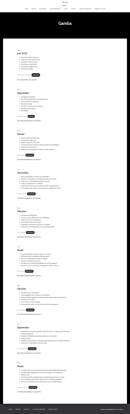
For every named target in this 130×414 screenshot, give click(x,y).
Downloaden (30, 155)
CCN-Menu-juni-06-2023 (24, 75)
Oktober (21, 211)
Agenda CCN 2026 (99, 8)
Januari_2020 (21, 155)
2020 (18, 89)
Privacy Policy (53, 409)
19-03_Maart (20, 271)
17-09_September (22, 348)
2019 (18, 169)
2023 (18, 50)
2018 (18, 285)
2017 (18, 324)
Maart (20, 250)
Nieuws (33, 8)
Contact (73, 8)
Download (35, 75)
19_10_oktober (21, 232)
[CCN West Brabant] (65, 3)
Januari (20, 133)
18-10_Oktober (21, 310)
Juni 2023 (22, 53)
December (22, 172)
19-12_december (21, 194)
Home (26, 8)
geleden (33, 80)
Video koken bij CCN (85, 8)
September (23, 92)
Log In (66, 8)
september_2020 (22, 116)
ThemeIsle (119, 409)
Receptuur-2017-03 (22, 387)
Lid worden (42, 8)
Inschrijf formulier (39, 409)
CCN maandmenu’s (55, 8)
